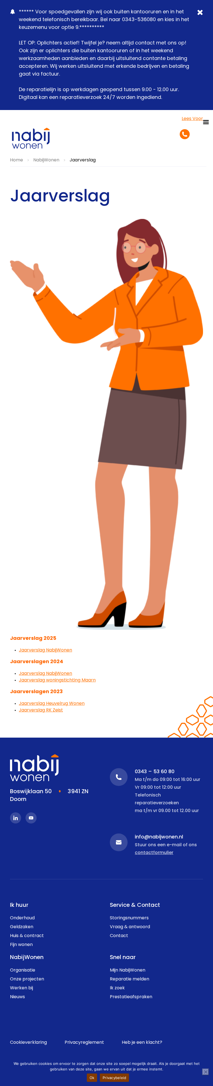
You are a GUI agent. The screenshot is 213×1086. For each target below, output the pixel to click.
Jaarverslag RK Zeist (41, 710)
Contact (119, 936)
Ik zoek (117, 988)
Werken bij (21, 988)
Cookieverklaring (28, 1042)
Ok (92, 1077)
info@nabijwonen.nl (119, 842)
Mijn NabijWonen (127, 970)
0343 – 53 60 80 (119, 777)
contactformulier (154, 853)
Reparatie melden (129, 979)
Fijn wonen (21, 945)
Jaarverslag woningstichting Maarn (57, 680)
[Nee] (205, 1071)
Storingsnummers (129, 918)
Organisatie (22, 970)
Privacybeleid (114, 1077)
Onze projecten (27, 979)
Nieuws (17, 997)
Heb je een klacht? (142, 1042)
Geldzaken (21, 927)
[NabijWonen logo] (31, 138)
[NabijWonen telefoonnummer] (185, 134)
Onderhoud (22, 918)
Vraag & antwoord (130, 927)
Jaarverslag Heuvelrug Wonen (52, 703)
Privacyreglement (84, 1042)
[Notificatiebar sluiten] (201, 16)
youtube (31, 817)
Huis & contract (27, 936)
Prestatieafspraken (131, 997)
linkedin (15, 817)
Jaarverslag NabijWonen (45, 650)
